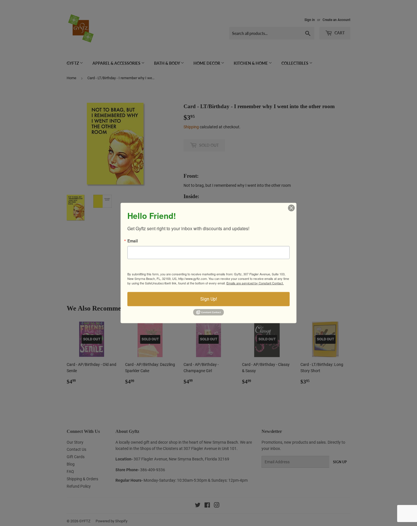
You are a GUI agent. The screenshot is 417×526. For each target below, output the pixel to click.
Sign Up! (208, 298)
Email (132, 240)
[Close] (291, 207)
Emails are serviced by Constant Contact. (255, 282)
